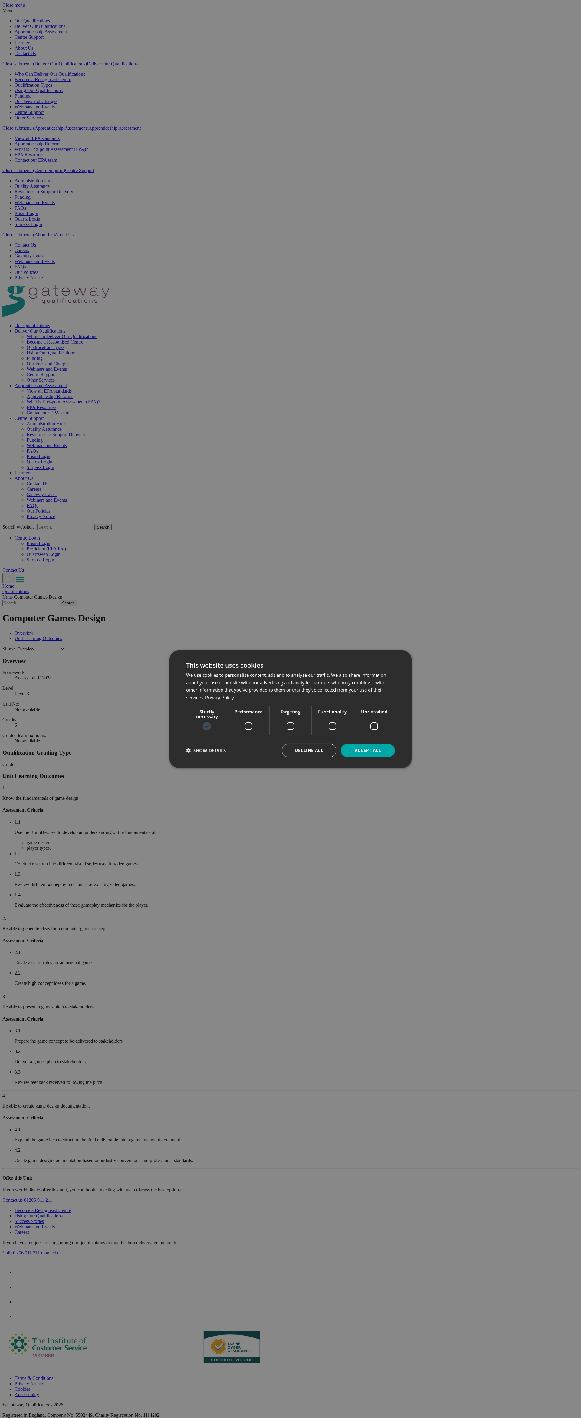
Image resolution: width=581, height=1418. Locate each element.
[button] (206, 750)
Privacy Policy (219, 697)
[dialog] (290, 709)
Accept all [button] (368, 750)
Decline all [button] (309, 750)
